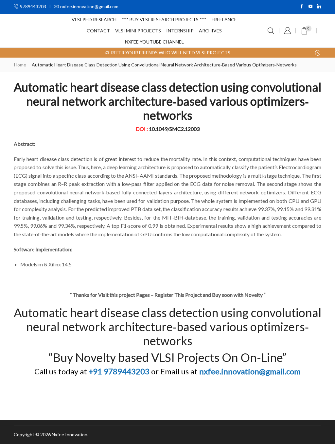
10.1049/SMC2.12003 (174, 129)
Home (20, 64)
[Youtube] (311, 6)
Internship (180, 30)
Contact (98, 30)
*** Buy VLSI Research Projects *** (164, 19)
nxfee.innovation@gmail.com (250, 371)
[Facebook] (302, 6)
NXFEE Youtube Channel (154, 42)
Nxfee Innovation (69, 434)
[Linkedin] (319, 6)
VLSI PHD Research (94, 19)
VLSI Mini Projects (138, 30)
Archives (210, 30)
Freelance (224, 19)
